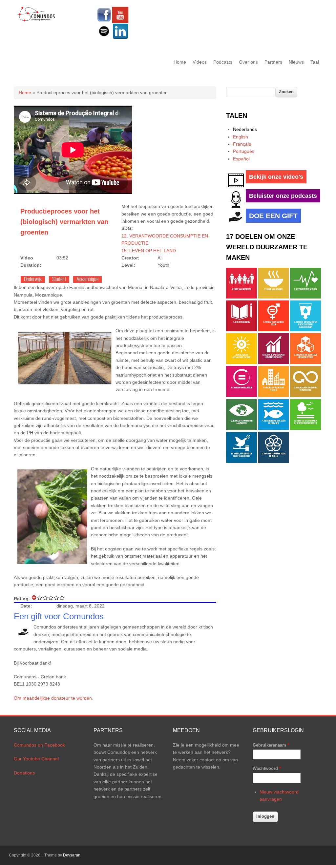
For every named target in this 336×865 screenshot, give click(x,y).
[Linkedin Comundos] (120, 37)
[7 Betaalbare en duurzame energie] (241, 362)
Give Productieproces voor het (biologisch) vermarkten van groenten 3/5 (51, 597)
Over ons (248, 62)
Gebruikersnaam (271, 745)
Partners (273, 62)
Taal (314, 62)
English (240, 136)
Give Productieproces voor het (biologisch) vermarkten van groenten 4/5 (56, 597)
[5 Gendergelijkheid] (273, 329)
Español (241, 158)
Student (59, 279)
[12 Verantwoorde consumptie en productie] (305, 395)
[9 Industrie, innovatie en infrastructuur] (305, 362)
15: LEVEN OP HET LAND (148, 250)
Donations (24, 772)
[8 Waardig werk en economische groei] (273, 362)
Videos (200, 62)
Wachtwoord (267, 768)
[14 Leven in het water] (273, 428)
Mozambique (87, 279)
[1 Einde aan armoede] (241, 296)
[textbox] (250, 92)
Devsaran (71, 855)
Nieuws (296, 62)
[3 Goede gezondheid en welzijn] (305, 296)
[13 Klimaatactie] (241, 428)
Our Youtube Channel (36, 758)
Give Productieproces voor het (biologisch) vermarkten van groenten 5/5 (62, 597)
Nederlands (245, 129)
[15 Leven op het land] (305, 428)
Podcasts (222, 62)
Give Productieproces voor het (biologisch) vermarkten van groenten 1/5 (40, 597)
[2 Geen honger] (273, 296)
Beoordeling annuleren (34, 597)
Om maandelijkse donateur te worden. (53, 698)
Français (242, 144)
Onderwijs (33, 279)
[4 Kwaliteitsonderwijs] (241, 329)
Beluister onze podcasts (283, 196)
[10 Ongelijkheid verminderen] (241, 395)
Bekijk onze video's (276, 177)
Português (243, 151)
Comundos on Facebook (39, 745)
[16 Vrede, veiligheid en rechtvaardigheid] (241, 461)
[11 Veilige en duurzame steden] (273, 395)
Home (180, 62)
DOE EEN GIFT (273, 215)
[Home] (36, 20)
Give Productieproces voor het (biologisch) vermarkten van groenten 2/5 (45, 597)
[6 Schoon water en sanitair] (305, 329)
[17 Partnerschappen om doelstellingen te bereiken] (273, 461)
